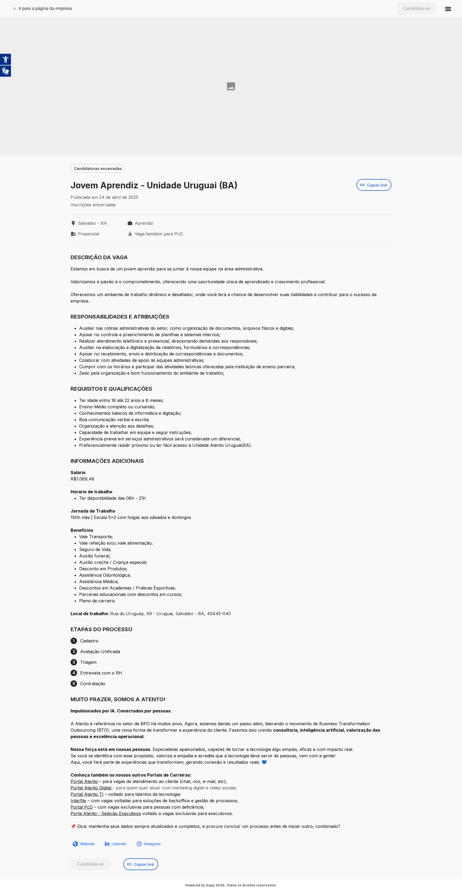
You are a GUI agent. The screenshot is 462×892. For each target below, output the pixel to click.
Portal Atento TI (87, 794)
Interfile (78, 800)
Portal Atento (84, 781)
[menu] (448, 8)
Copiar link (377, 185)
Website (87, 843)
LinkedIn (119, 843)
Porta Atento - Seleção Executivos (106, 813)
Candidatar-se (416, 8)
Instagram (152, 843)
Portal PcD (82, 807)
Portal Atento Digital (92, 787)
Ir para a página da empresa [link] (45, 8)
